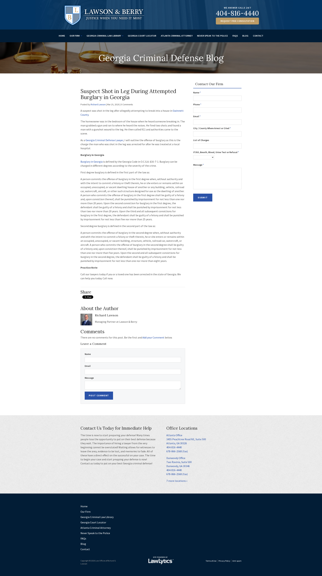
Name (88, 354)
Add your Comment (153, 337)
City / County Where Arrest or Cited (212, 128)
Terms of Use (211, 561)
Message (89, 378)
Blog (245, 35)
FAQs (235, 35)
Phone (197, 104)
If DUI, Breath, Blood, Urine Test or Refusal (216, 152)
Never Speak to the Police (212, 35)
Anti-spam (236, 561)
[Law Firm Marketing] (161, 560)
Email (88, 366)
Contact (258, 35)
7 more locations (176, 480)
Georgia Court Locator (142, 35)
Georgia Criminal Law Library (104, 35)
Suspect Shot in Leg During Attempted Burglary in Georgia (128, 94)
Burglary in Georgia (91, 161)
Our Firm (75, 35)
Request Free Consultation (237, 21)
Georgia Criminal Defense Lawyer (104, 140)
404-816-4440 (237, 13)
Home (62, 35)
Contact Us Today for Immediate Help (116, 428)
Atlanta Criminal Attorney (177, 35)
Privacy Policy (224, 561)
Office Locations (181, 428)
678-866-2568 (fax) (177, 451)
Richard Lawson (98, 104)
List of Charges (201, 140)
